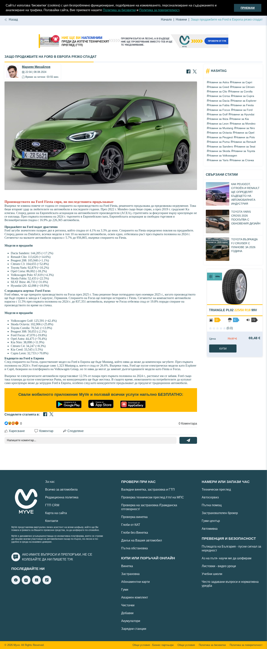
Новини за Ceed (219, 87)
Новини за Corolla (241, 91)
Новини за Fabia (219, 105)
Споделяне (75, 431)
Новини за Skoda (219, 151)
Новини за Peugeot (221, 137)
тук (70, 559)
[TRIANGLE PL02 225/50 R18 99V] (235, 286)
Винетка (127, 566)
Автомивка (210, 528)
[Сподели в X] (194, 72)
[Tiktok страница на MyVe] (46, 583)
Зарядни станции (133, 628)
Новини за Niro (245, 128)
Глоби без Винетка (134, 532)
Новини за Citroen (243, 87)
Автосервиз (210, 497)
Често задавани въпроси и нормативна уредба (230, 583)
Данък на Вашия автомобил (141, 540)
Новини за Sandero (221, 146)
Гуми (124, 589)
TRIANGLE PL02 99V (233, 310)
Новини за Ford (243, 109)
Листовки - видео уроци (219, 566)
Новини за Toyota (244, 151)
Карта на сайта (56, 513)
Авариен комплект (134, 597)
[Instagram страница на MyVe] (26, 583)
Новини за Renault (244, 141)
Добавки (127, 613)
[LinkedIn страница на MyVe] (36, 583)
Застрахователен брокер (220, 513)
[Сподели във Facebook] (188, 72)
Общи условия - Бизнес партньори (153, 645)
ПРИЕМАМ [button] (248, 7)
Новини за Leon (219, 123)
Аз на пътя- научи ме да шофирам (226, 558)
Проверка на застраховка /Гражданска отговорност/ (149, 507)
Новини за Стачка (242, 160)
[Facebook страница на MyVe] (15, 583)
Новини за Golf (218, 114)
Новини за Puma (219, 141)
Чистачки (127, 605)
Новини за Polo (245, 137)
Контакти (51, 520)
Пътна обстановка (134, 548)
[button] (181, 10)
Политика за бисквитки (119, 10)
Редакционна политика (61, 497)
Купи (223, 348)
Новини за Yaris (218, 160)
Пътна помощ (212, 505)
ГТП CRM (52, 505)
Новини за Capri (242, 82)
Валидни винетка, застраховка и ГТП (148, 489)
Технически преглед (216, 489)
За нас (50, 481)
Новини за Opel (244, 132)
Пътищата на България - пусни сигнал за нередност (231, 548)
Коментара (188, 423)
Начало (166, 19)
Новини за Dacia (219, 100)
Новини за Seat (245, 146)
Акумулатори (130, 621)
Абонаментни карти (135, 581)
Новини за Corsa (219, 96)
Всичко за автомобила (61, 489)
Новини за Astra (219, 82)
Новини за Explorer (244, 100)
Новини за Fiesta (243, 105)
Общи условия (186, 645)
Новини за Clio (218, 91)
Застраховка (130, 574)
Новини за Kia (240, 118)
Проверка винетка (134, 517)
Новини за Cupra (243, 96)
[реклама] (133, 41)
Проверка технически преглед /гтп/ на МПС (152, 497)
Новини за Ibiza (218, 118)
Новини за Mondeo (243, 123)
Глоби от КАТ (130, 524)
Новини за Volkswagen (223, 155)
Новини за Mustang (221, 128)
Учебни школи (212, 574)
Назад (13, 19)
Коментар (46, 431)
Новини (181, 19)
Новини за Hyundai (242, 114)
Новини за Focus (219, 109)
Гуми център (211, 520)
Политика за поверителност (159, 10)
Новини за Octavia (220, 132)
